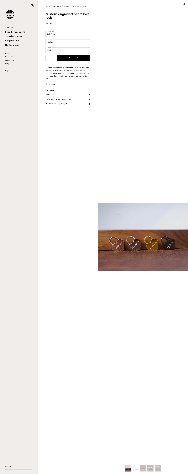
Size (48, 39)
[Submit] (31, 467)
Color (49, 47)
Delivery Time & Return (56, 104)
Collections (57, 6)
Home (47, 6)
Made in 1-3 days (52, 95)
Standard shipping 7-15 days (58, 99)
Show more (50, 84)
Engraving (50, 31)
